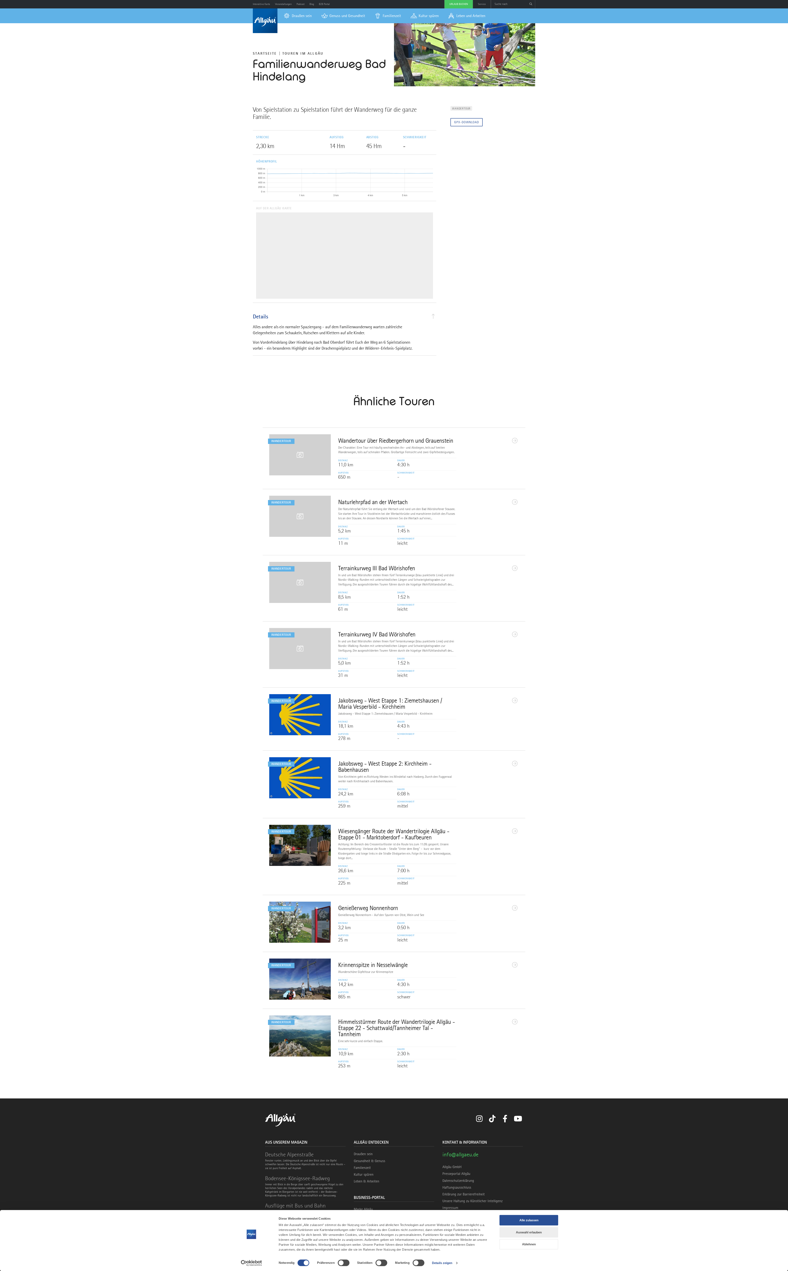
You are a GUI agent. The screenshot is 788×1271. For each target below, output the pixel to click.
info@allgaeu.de (460, 1154)
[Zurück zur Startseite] (265, 20)
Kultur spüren (363, 1174)
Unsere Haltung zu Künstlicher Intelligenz (472, 1201)
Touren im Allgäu (302, 53)
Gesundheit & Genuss (369, 1161)
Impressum (450, 1208)
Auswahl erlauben (529, 1232)
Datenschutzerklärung (458, 1181)
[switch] (343, 1262)
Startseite (265, 53)
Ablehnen (529, 1244)
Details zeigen (442, 1263)
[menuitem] (298, 15)
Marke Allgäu (363, 1209)
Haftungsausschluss (456, 1187)
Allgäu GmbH (452, 1167)
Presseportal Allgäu (456, 1174)
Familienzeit (362, 1168)
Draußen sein (363, 1154)
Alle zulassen (528, 1220)
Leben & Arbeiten (366, 1181)
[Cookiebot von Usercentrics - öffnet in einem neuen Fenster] (251, 1263)
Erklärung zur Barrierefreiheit (463, 1194)
